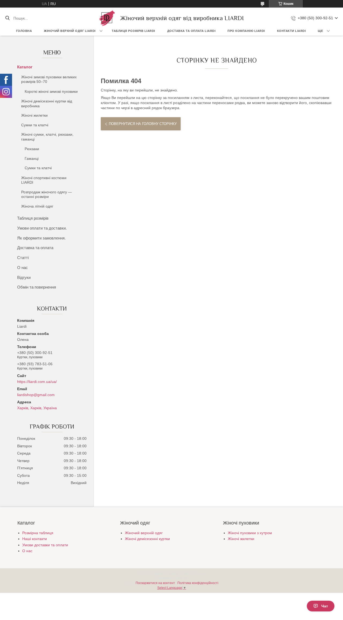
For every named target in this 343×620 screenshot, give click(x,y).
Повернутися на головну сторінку (143, 124)
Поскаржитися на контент (155, 583)
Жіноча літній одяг (37, 206)
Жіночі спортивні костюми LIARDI (43, 180)
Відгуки (24, 277)
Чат (324, 606)
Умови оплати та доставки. (42, 228)
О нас (22, 267)
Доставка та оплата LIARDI (191, 30)
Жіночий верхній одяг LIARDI (70, 30)
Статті (23, 257)
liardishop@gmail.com (36, 395)
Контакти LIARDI (291, 30)
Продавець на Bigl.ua (171, 578)
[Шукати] (7, 18)
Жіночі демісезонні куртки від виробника (46, 103)
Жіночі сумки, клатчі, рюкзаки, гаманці (47, 136)
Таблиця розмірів (33, 218)
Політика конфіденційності (197, 583)
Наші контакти (34, 539)
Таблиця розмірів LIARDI (133, 30)
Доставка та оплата (35, 247)
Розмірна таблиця (37, 533)
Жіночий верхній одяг (144, 533)
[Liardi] (107, 18)
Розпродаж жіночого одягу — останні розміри (46, 194)
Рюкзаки (32, 149)
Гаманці (32, 158)
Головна (24, 30)
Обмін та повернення (36, 287)
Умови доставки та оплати (45, 545)
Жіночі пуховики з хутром (250, 533)
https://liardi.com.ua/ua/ (37, 381)
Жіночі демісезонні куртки (147, 539)
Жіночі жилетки (34, 115)
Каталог (24, 67)
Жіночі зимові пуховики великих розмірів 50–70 (49, 79)
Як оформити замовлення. (41, 238)
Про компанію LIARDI (246, 30)
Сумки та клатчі (34, 125)
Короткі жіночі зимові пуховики (51, 91)
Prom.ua (197, 573)
